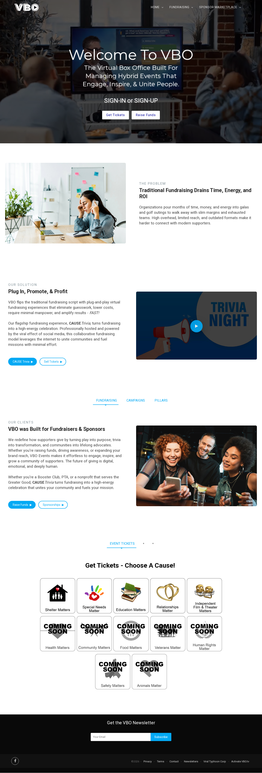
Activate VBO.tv (240, 761)
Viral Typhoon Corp (214, 761)
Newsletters (191, 761)
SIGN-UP (146, 100)
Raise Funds (21, 504)
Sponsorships (52, 504)
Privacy (147, 761)
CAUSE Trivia (21, 361)
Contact (174, 761)
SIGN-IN (115, 100)
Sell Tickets (51, 361)
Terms (160, 761)
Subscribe (161, 737)
